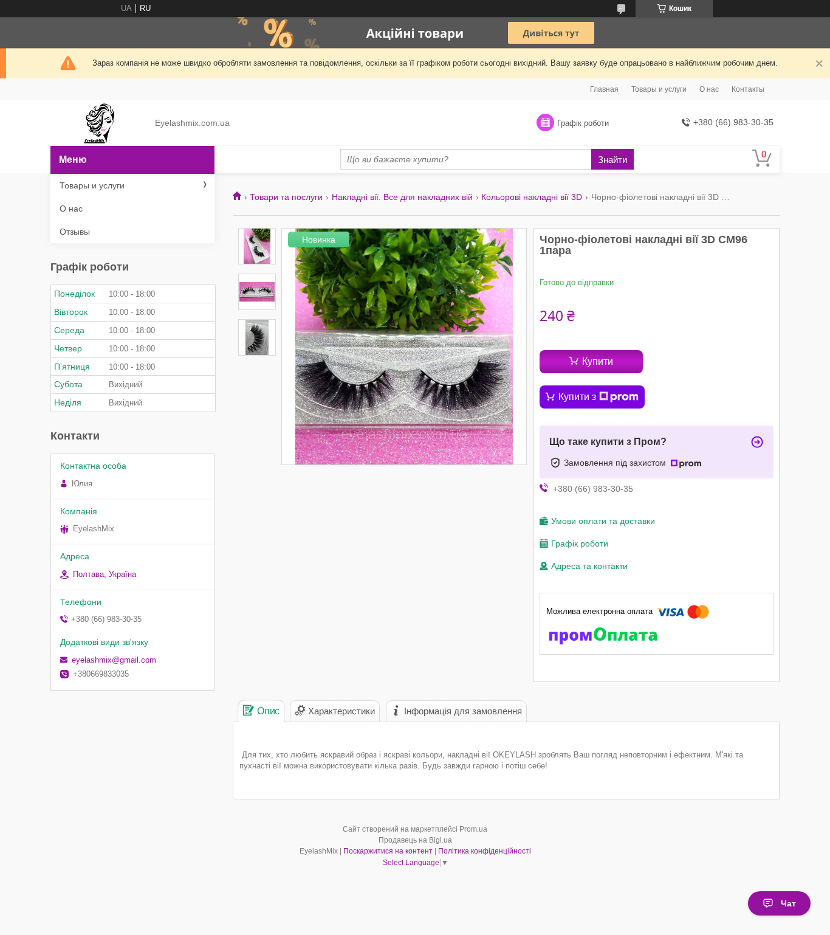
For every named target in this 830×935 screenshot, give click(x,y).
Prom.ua (473, 829)
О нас (709, 89)
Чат (788, 903)
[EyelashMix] (99, 123)
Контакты (748, 89)
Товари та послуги (286, 197)
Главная (604, 89)
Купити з (577, 397)
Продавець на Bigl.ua (415, 840)
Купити (597, 361)
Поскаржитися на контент (388, 851)
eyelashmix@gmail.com (114, 659)
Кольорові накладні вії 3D (531, 197)
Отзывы (75, 231)
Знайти (612, 159)
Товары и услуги (659, 89)
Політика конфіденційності (484, 851)
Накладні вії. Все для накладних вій (402, 197)
